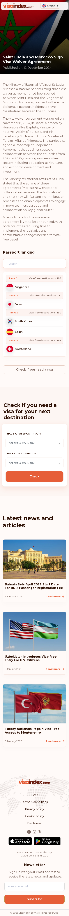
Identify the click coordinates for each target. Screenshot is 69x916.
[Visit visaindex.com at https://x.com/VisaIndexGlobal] (40, 832)
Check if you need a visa (34, 369)
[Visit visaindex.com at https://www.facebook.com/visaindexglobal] (29, 832)
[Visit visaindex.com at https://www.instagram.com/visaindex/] (35, 832)
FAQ (34, 795)
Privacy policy (34, 809)
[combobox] (34, 443)
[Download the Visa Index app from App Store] (20, 841)
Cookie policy (34, 816)
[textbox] (34, 443)
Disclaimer (34, 823)
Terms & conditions (34, 802)
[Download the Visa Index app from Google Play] (47, 841)
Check (34, 476)
